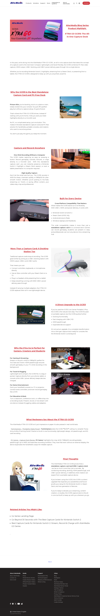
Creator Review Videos (29, 580)
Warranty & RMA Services (45, 580)
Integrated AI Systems (56, 3)
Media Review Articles (29, 577)
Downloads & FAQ (43, 575)
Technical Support (43, 577)
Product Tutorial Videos (29, 584)
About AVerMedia (66, 3)
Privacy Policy (58, 594)
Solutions (36, 3)
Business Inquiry (58, 582)
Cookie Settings (58, 602)
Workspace (57, 577)
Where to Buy (42, 582)
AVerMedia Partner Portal (61, 586)
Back (50, 562)
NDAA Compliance (59, 592)
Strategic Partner (58, 588)
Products (28, 3)
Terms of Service (58, 598)
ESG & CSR (13, 580)
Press (24, 575)
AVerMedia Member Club (61, 584)
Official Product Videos (29, 582)
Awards (25, 586)
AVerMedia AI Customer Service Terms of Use (66, 596)
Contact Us (13, 577)
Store (48, 3)
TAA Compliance (58, 590)
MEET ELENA (58, 600)
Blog (55, 575)
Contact (86, 3)
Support (42, 3)
